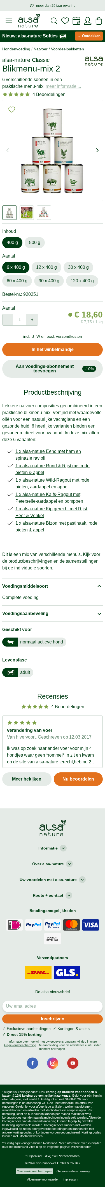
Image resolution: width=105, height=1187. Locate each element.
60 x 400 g (17, 280)
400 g (12, 242)
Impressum (70, 1179)
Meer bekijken (26, 779)
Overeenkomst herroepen (34, 1171)
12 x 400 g (46, 267)
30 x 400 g (78, 267)
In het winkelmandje (53, 349)
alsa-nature (16, 60)
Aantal (8, 308)
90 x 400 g (49, 280)
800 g (34, 242)
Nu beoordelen (78, 779)
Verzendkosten (81, 1146)
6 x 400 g (16, 267)
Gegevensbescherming (20, 1045)
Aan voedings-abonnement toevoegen (55, 368)
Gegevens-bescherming (73, 1171)
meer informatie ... (63, 86)
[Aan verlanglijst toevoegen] (12, 109)
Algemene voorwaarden (43, 1179)
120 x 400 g (82, 280)
